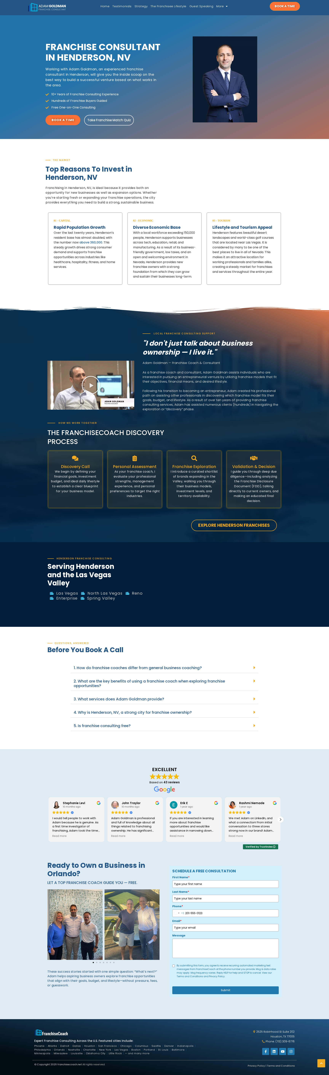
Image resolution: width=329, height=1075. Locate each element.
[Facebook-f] (265, 1051)
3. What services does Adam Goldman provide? (119, 699)
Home (105, 6)
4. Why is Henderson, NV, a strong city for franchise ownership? (133, 712)
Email (176, 921)
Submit (225, 990)
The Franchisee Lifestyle (168, 6)
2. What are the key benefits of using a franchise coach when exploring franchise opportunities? (149, 683)
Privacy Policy (256, 1066)
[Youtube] (282, 1051)
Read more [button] (61, 836)
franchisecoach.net (69, 1064)
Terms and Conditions (281, 1066)
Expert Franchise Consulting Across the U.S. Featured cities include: (83, 1041)
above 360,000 (90, 242)
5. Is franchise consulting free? (102, 725)
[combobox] (178, 913)
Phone (177, 906)
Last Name (180, 892)
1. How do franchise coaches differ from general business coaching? (138, 667)
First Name (180, 877)
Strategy (141, 6)
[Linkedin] (274, 1051)
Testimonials (122, 6)
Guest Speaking (201, 6)
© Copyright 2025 (45, 1064)
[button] (90, 385)
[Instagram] (291, 1051)
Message (178, 935)
